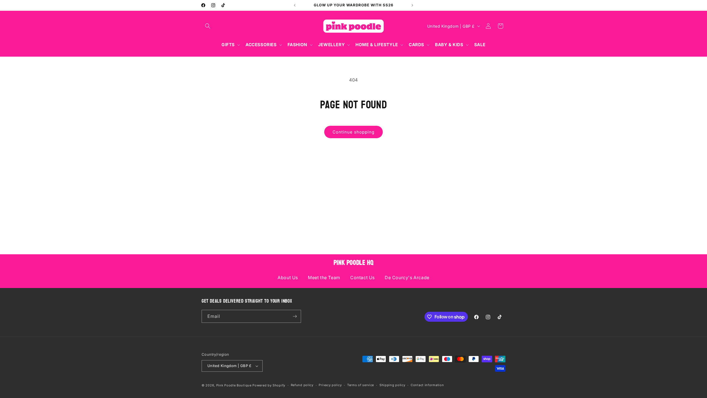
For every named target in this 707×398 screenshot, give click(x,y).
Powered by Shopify (268, 385)
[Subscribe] (295, 316)
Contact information (427, 385)
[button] (208, 26)
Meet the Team (324, 277)
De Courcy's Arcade (407, 277)
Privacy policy (330, 385)
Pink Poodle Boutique (234, 385)
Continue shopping (353, 132)
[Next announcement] (412, 5)
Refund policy (302, 385)
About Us (288, 277)
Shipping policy (392, 385)
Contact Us (362, 277)
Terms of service (360, 385)
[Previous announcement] (295, 5)
